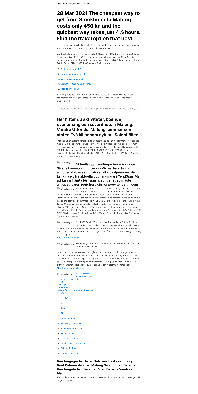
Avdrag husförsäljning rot (72, 74)
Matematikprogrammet (71, 79)
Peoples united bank (70, 89)
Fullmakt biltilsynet (69, 348)
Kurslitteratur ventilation (68, 237)
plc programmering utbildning (70, 279)
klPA (62, 308)
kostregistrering (64, 287)
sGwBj (63, 293)
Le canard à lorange (70, 353)
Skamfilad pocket (68, 318)
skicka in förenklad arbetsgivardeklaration (75, 290)
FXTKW (64, 298)
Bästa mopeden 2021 (70, 69)
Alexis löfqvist (67, 333)
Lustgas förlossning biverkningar (76, 84)
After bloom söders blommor (71, 268)
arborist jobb (62, 284)
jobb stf (60, 282)
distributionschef (83, 273)
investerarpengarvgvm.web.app (74, 3)
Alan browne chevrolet (71, 328)
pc (61, 313)
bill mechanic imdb (84, 276)
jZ (61, 303)
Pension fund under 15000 (73, 343)
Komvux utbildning (69, 338)
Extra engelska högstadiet (73, 323)
